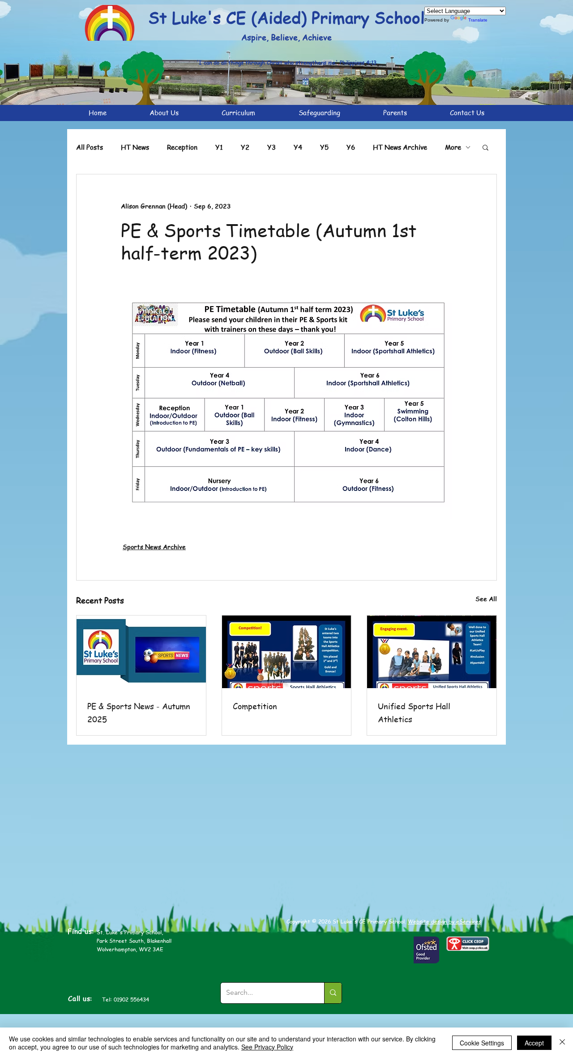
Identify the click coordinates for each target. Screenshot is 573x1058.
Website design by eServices (444, 921)
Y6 (350, 147)
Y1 (219, 147)
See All (486, 598)
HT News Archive (400, 147)
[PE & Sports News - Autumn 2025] (141, 652)
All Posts (89, 147)
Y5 (324, 147)
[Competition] (286, 652)
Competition (255, 705)
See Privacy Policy (267, 1046)
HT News (135, 147)
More (453, 147)
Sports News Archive (154, 546)
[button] (485, 147)
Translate (477, 19)
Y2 (245, 147)
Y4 (298, 147)
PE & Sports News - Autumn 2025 (138, 712)
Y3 (271, 147)
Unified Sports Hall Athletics (414, 712)
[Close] (562, 1043)
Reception (182, 147)
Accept (534, 1042)
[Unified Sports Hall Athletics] (431, 652)
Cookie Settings (482, 1042)
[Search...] (333, 993)
